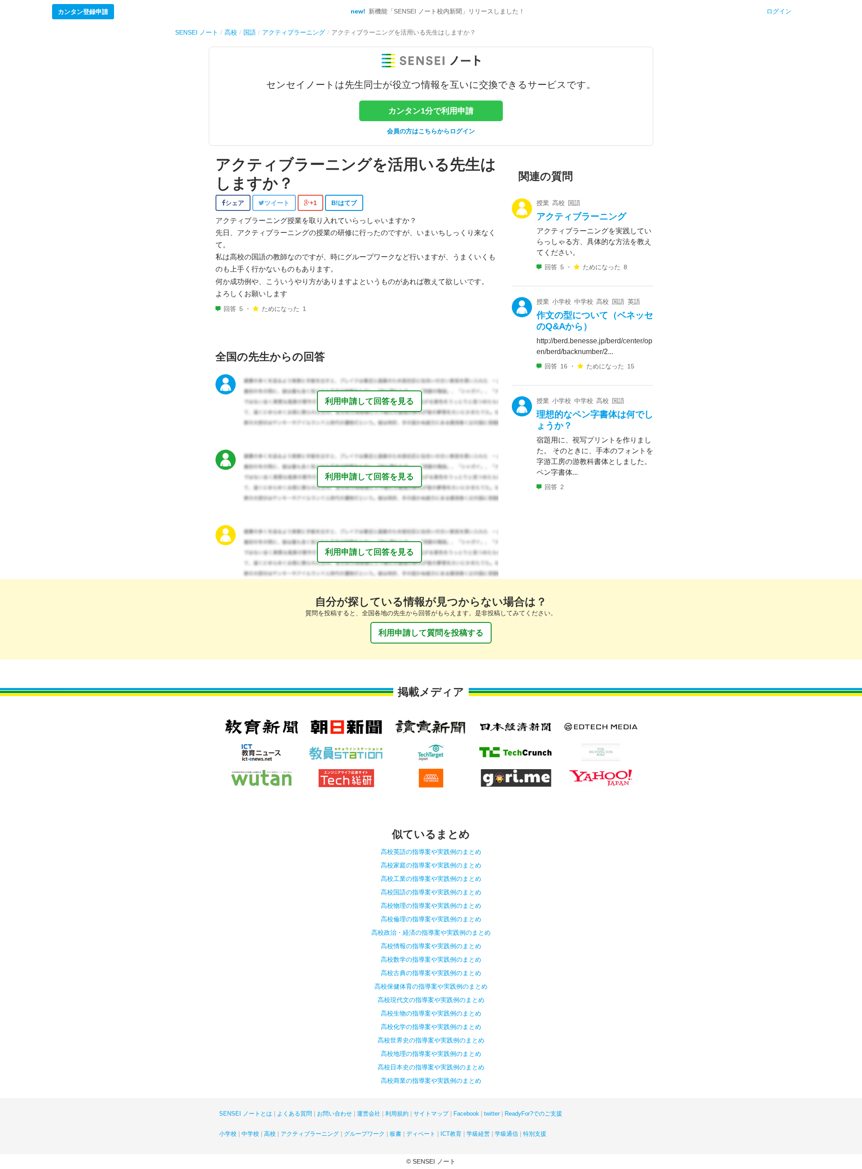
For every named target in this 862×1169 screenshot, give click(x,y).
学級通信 (506, 1133)
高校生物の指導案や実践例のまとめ (431, 1013)
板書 (395, 1133)
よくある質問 (294, 1113)
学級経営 (478, 1133)
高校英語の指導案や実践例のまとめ (431, 851)
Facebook (466, 1113)
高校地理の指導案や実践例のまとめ (431, 1053)
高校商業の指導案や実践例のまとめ (431, 1080)
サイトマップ (431, 1113)
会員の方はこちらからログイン (431, 131)
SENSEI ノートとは (245, 1113)
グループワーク (364, 1133)
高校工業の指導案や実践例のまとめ (431, 878)
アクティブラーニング (581, 216)
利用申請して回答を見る (369, 401)
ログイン (779, 11)
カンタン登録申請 (83, 11)
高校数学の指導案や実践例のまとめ (431, 959)
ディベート (420, 1133)
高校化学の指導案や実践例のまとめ (431, 1026)
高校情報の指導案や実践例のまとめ (431, 946)
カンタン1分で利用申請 (431, 110)
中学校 (250, 1133)
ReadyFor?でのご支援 (533, 1113)
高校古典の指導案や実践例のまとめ (431, 972)
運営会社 (368, 1113)
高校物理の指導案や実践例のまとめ (431, 905)
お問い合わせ (334, 1113)
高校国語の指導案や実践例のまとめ (431, 892)
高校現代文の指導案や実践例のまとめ (431, 999)
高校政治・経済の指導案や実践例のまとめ (431, 932)
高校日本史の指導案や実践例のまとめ (431, 1067)
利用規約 (397, 1113)
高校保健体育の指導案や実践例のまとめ (431, 986)
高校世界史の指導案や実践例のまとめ (431, 1040)
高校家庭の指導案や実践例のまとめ (431, 865)
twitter (492, 1113)
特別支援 (534, 1133)
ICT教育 (451, 1133)
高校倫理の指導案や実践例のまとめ (431, 919)
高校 (270, 1133)
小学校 (228, 1133)
